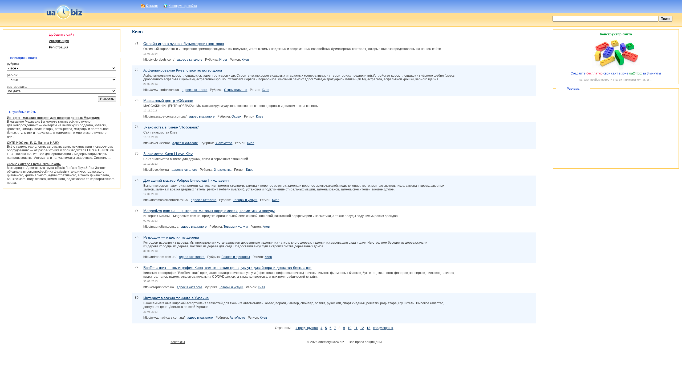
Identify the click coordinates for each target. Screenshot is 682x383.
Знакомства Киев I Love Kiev (168, 154)
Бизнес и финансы (235, 257)
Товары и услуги (245, 200)
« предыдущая (306, 328)
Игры (223, 59)
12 (362, 328)
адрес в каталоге (189, 59)
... (651, 79)
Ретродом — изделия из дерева (171, 237)
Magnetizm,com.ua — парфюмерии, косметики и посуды (209, 211)
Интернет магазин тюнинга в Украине (176, 298)
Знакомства (223, 143)
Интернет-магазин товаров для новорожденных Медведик (53, 118)
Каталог (152, 6)
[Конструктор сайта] (616, 70)
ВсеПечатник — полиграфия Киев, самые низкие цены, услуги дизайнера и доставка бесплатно (227, 267)
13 (368, 328)
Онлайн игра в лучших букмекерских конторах (183, 43)
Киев (245, 59)
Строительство (235, 90)
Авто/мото (237, 317)
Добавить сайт (61, 34)
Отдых (236, 116)
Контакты (177, 342)
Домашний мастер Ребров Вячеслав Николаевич (186, 180)
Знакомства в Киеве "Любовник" (171, 127)
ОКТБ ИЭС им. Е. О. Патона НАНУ (33, 143)
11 (356, 328)
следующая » (383, 328)
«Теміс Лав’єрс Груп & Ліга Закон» (34, 164)
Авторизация (59, 41)
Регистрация (58, 47)
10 (349, 328)
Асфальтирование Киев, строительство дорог (182, 70)
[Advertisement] (616, 128)
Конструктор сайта (183, 6)
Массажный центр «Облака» (168, 100)
